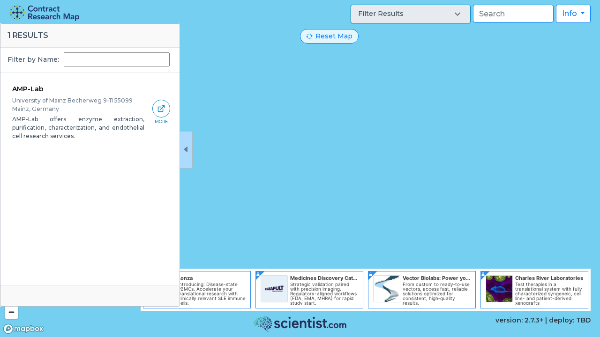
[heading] (44, 13)
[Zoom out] (11, 312)
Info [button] (570, 13)
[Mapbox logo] (23, 328)
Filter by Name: (33, 59)
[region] (300, 168)
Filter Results (381, 13)
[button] (411, 14)
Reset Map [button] (333, 36)
